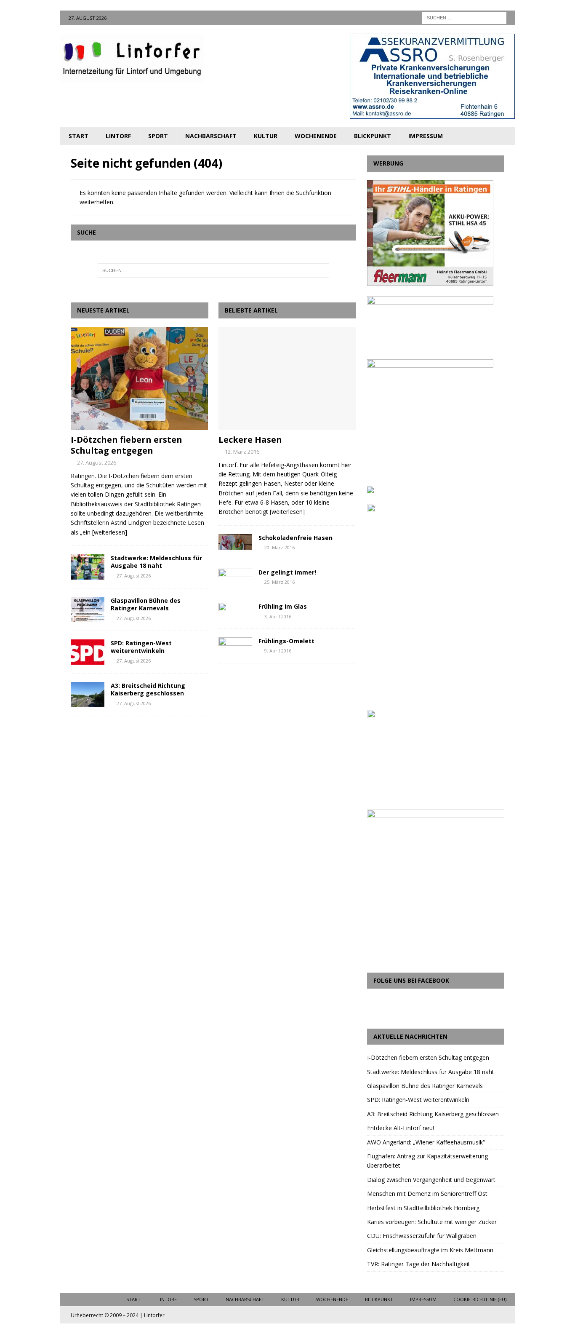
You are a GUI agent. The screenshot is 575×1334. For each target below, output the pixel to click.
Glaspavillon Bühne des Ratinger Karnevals (146, 604)
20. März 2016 (279, 547)
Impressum (425, 136)
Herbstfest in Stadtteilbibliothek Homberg (423, 1208)
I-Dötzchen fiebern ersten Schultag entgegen (126, 445)
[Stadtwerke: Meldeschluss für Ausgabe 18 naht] (87, 567)
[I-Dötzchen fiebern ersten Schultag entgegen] (139, 378)
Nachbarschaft (211, 136)
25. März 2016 (279, 582)
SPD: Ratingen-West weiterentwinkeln (141, 647)
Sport (158, 136)
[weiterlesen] (109, 532)
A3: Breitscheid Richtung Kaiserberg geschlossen (148, 689)
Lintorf (118, 136)
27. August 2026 (96, 462)
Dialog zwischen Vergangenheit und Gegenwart (431, 1180)
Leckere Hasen (250, 439)
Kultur (265, 136)
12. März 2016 (242, 451)
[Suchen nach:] (464, 17)
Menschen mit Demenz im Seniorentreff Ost (427, 1194)
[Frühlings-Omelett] (235, 645)
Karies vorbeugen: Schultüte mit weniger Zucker (432, 1222)
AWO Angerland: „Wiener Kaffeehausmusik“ (426, 1142)
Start (78, 136)
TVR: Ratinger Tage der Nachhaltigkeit (418, 1264)
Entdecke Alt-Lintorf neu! (400, 1128)
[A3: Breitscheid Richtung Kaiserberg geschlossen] (87, 694)
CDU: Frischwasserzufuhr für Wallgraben (422, 1236)
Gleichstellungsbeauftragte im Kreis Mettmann (430, 1250)
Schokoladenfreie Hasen (295, 538)
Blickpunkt (372, 136)
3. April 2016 (277, 616)
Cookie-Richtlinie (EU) (479, 1299)
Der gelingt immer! (287, 572)
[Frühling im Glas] (235, 610)
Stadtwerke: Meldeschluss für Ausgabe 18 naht (156, 561)
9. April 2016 (277, 650)
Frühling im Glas (282, 606)
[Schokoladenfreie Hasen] (235, 542)
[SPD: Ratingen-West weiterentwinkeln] (87, 652)
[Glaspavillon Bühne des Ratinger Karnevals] (87, 609)
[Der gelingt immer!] (235, 576)
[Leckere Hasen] (287, 378)
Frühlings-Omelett (286, 641)
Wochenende (316, 136)
